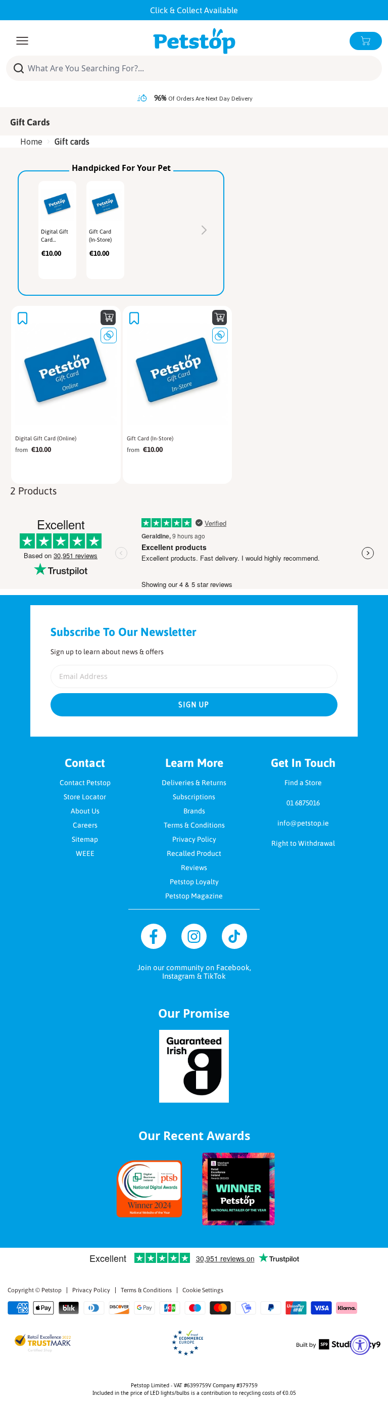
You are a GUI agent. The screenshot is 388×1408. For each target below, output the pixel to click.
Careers (85, 825)
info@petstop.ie (303, 823)
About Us (85, 811)
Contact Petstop (85, 783)
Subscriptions (194, 797)
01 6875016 (303, 803)
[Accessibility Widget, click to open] (360, 1345)
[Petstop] (194, 41)
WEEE (85, 853)
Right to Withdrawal (303, 843)
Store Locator (85, 797)
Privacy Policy (194, 839)
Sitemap (85, 839)
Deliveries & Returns (194, 783)
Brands (194, 811)
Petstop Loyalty (194, 882)
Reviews (194, 868)
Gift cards (72, 142)
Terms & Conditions (194, 825)
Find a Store (303, 783)
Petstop (51, 1290)
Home (31, 141)
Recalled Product (194, 853)
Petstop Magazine (194, 896)
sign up (194, 705)
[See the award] (149, 1189)
